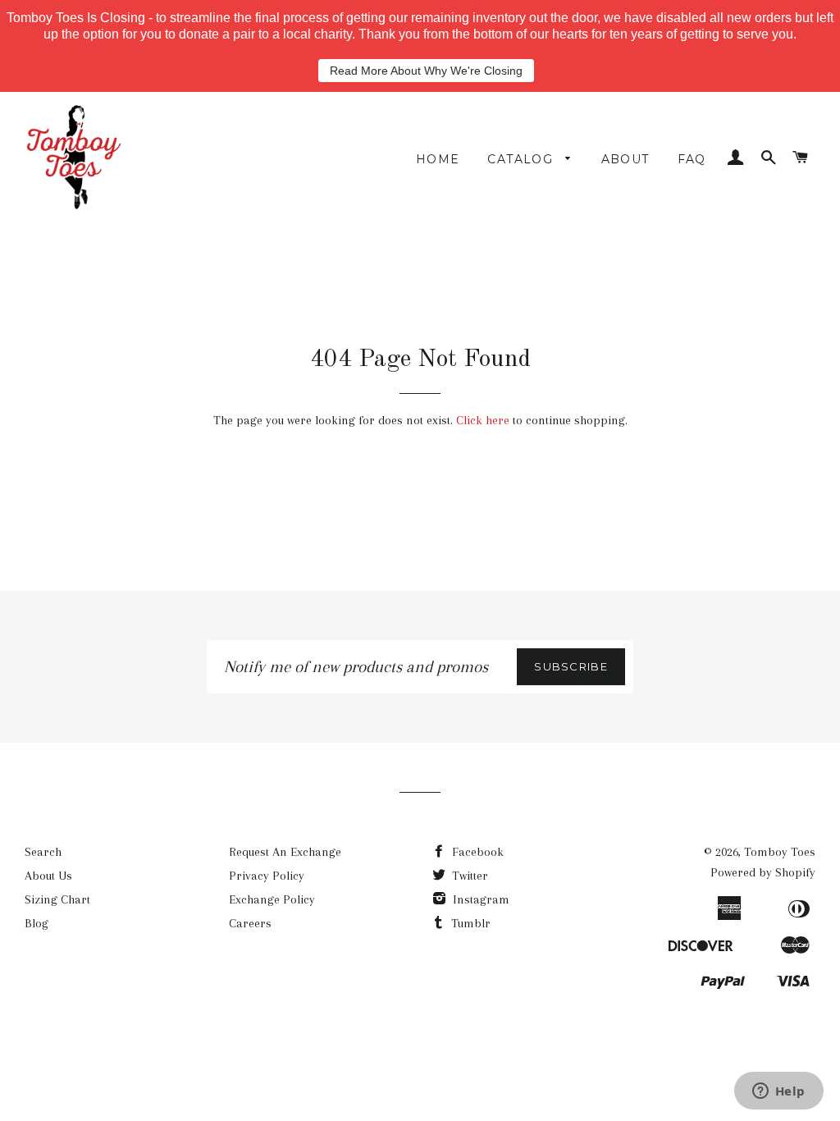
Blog (36, 923)
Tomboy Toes (779, 851)
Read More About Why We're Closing (426, 70)
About (625, 159)
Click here (482, 420)
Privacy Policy (266, 875)
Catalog (522, 159)
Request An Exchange (285, 851)
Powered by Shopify (762, 872)
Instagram (479, 899)
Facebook (476, 851)
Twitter (468, 875)
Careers (250, 923)
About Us (48, 875)
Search (43, 851)
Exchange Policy (272, 899)
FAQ (692, 159)
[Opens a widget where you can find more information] (778, 1092)
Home (438, 159)
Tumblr (469, 923)
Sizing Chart (57, 899)
